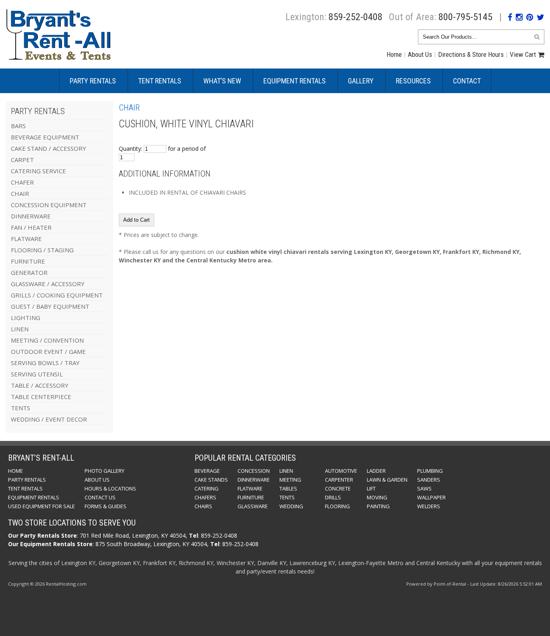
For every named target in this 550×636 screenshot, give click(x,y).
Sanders (428, 479)
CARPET (22, 160)
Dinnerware (254, 479)
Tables (288, 488)
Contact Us (100, 497)
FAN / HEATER (31, 227)
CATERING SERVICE (38, 171)
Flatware (250, 488)
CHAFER (22, 182)
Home (394, 54)
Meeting (290, 479)
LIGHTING (25, 318)
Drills (333, 497)
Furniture (251, 497)
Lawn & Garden (387, 479)
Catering (206, 488)
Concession (254, 470)
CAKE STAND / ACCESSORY (48, 148)
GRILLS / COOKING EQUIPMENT (57, 295)
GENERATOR (29, 272)
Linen (286, 470)
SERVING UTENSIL (37, 374)
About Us (420, 54)
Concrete (338, 488)
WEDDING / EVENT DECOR (49, 419)
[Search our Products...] (537, 36)
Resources (413, 81)
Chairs (203, 506)
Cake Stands (211, 479)
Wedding (291, 506)
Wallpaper (431, 497)
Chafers (205, 497)
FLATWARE (26, 239)
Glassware (253, 506)
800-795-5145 (465, 17)
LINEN (20, 329)
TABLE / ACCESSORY (39, 385)
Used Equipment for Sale (41, 506)
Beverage (207, 470)
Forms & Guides (105, 506)
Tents (287, 497)
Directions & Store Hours (471, 54)
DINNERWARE (31, 216)
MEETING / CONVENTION (47, 340)
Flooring (337, 506)
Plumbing (430, 470)
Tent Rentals (159, 81)
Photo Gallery (104, 470)
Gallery (361, 81)
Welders (428, 506)
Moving (377, 497)
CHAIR (20, 193)
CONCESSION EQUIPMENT (49, 205)
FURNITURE (28, 261)
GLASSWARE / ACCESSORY (48, 284)
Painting (378, 506)
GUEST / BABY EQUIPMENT (50, 306)
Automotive (341, 470)
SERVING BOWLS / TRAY (45, 363)
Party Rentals (93, 81)
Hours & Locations (110, 488)
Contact (467, 81)
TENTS (20, 408)
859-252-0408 (356, 17)
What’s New (222, 81)
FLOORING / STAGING (42, 250)
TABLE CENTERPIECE (41, 397)
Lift (371, 488)
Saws (424, 488)
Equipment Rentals (294, 81)
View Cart (523, 54)
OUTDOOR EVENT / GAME (48, 351)
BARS (18, 126)
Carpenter (339, 479)
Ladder (376, 470)
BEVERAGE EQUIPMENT (45, 137)
